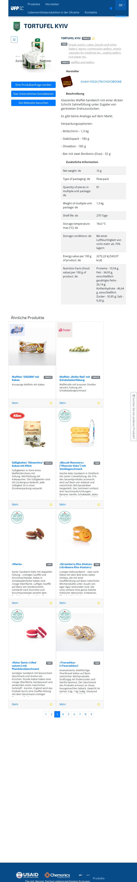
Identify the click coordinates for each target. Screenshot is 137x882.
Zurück (20, 61)
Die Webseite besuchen (33, 103)
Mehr (15, 403)
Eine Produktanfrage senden (33, 85)
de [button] (121, 5)
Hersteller (52, 4)
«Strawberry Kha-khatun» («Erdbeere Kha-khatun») (75, 565)
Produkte (34, 4)
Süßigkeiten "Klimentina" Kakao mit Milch (27, 464)
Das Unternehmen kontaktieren (33, 94)
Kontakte (91, 12)
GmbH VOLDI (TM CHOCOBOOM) (101, 81)
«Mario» (17, 563)
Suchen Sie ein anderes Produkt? (134, 418)
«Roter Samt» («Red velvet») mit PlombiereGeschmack (25, 665)
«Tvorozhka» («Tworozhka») (68, 664)
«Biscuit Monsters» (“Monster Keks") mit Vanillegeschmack (72, 465)
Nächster (45, 61)
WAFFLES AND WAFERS (82, 62)
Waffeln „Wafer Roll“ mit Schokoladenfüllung (74, 378)
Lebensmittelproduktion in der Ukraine (53, 12)
